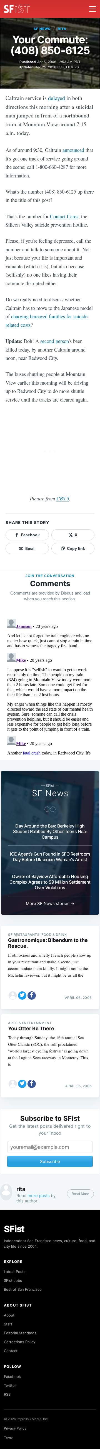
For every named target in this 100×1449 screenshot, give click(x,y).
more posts (39, 1195)
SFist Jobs (13, 1280)
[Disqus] (50, 686)
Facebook (12, 1376)
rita (62, 29)
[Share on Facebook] (31, 995)
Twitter (10, 1385)
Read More (80, 1194)
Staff (8, 1324)
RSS (7, 1394)
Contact (11, 1350)
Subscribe (50, 1161)
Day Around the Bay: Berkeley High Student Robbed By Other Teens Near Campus (50, 831)
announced (73, 149)
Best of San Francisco (23, 1289)
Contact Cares (64, 216)
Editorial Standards (20, 1333)
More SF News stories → (50, 903)
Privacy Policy (15, 1428)
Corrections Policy (19, 1342)
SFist (14, 1229)
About (9, 1315)
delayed (56, 98)
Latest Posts (15, 1271)
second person (54, 340)
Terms (8, 1438)
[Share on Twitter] (22, 995)
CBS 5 (62, 498)
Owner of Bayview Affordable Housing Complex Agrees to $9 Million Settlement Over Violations (50, 882)
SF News (42, 29)
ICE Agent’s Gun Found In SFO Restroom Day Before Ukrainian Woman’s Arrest (50, 856)
